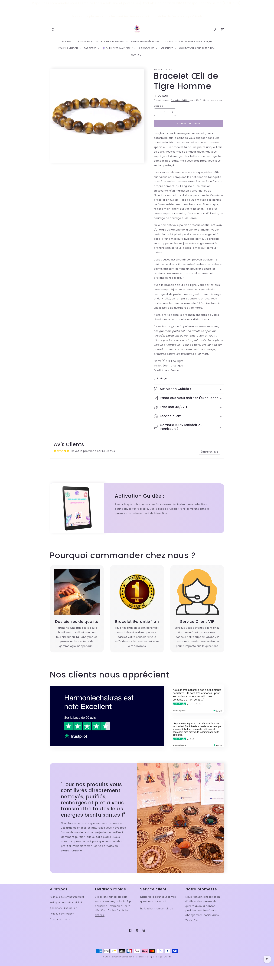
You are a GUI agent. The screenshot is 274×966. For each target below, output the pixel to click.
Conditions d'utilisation (63, 908)
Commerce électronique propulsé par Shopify (150, 957)
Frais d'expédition (180, 100)
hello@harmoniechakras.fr (158, 908)
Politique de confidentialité (66, 902)
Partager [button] (162, 378)
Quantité (158, 105)
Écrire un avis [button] (210, 452)
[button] (53, 29)
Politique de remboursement (67, 897)
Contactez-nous (60, 919)
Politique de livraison (62, 913)
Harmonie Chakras (119, 957)
